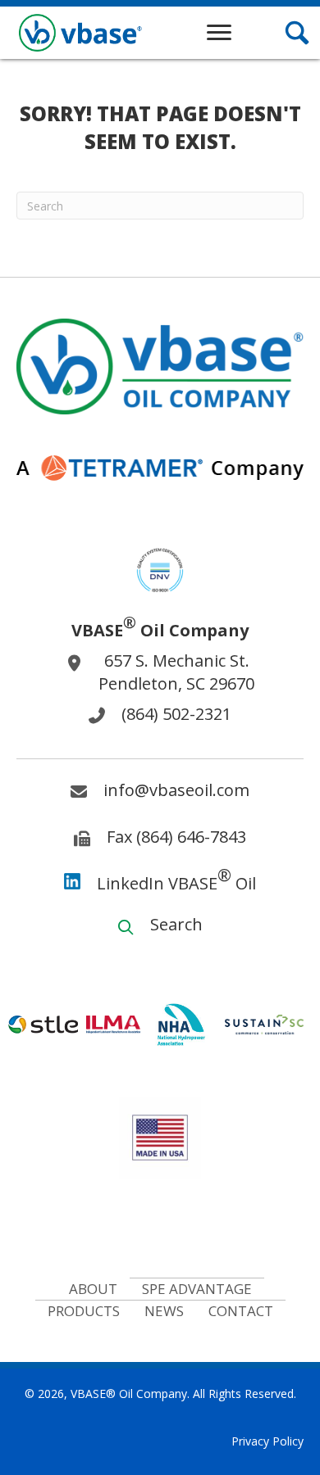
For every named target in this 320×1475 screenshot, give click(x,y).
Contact (240, 1310)
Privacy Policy (267, 1441)
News (164, 1310)
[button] (219, 32)
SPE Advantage (197, 1288)
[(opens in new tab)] (160, 568)
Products (84, 1310)
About (93, 1288)
